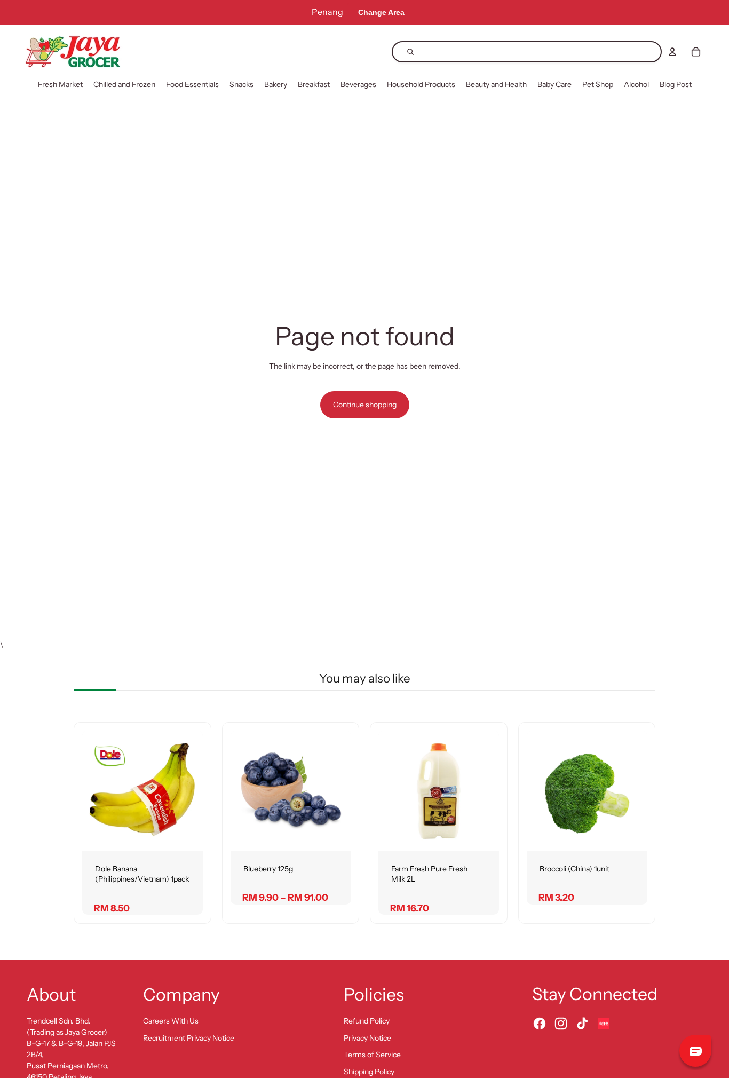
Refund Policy (367, 1021)
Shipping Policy (369, 1071)
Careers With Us (171, 1021)
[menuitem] (60, 85)
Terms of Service (372, 1054)
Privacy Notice (367, 1038)
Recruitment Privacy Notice (188, 1038)
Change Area (381, 12)
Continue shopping (365, 404)
